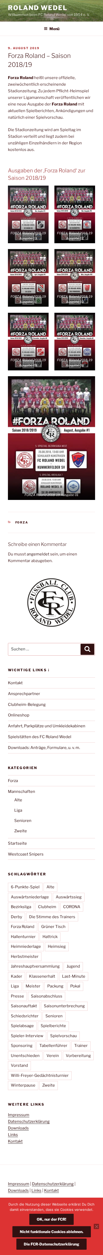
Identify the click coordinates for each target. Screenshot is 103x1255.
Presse (17, 996)
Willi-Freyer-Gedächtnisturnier (40, 1075)
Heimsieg (57, 946)
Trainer (81, 1045)
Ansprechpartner (24, 693)
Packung (55, 986)
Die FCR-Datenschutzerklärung (51, 1244)
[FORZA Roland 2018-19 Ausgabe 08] (74, 341)
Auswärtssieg (69, 897)
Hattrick (50, 936)
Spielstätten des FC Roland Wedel (39, 736)
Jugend (73, 966)
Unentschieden (25, 1055)
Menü (54, 28)
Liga (18, 810)
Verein (52, 1055)
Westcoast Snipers (26, 854)
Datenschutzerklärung (29, 1121)
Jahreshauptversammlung (35, 966)
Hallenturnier (23, 936)
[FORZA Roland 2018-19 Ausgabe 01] (51, 438)
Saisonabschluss (46, 996)
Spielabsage (22, 1025)
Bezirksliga (21, 906)
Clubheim (47, 906)
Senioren (22, 820)
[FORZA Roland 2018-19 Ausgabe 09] (28, 341)
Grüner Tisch (53, 926)
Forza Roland (22, 926)
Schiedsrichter (25, 1016)
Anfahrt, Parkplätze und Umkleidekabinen (46, 726)
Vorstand (19, 1065)
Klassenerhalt (42, 976)
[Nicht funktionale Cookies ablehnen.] (96, 1226)
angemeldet (38, 554)
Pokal (75, 986)
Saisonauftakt (24, 1006)
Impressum (18, 1115)
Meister (33, 986)
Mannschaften (21, 791)
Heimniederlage (26, 946)
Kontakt (15, 683)
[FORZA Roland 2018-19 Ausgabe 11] (28, 278)
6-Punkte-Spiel (25, 887)
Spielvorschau (63, 1035)
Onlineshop (18, 715)
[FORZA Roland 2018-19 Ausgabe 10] (74, 278)
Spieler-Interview (27, 1035)
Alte (18, 800)
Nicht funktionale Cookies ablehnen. (51, 1231)
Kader (16, 976)
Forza (22, 522)
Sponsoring (21, 1045)
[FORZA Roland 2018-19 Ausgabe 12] (74, 214)
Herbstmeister (25, 956)
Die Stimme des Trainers (52, 916)
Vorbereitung (78, 1055)
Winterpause (23, 1085)
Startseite (17, 843)
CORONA (71, 906)
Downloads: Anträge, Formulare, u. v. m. (44, 747)
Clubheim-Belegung (27, 704)
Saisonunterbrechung (64, 1006)
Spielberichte (53, 1025)
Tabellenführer (53, 1045)
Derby (16, 916)
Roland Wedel (37, 8)
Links (13, 1134)
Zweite (20, 831)
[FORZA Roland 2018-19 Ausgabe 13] (28, 214)
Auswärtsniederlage (30, 897)
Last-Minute (73, 976)
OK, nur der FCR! (51, 1219)
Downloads (18, 1128)
